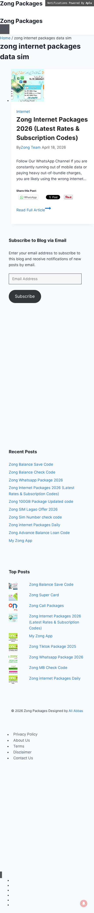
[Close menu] (1, 875)
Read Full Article (33, 210)
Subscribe (25, 296)
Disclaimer (22, 752)
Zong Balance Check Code (32, 472)
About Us (21, 740)
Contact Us (23, 758)
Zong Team (31, 147)
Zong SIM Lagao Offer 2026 (33, 509)
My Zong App (20, 540)
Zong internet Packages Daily (34, 525)
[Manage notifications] (83, 903)
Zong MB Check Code (48, 667)
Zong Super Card (44, 595)
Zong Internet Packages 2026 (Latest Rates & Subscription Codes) (52, 128)
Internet (23, 111)
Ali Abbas (76, 711)
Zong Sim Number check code (35, 517)
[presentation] (52, 86)
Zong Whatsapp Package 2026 (36, 480)
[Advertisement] (47, 378)
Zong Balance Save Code (31, 464)
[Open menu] (4, 29)
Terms (18, 746)
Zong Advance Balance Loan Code (39, 533)
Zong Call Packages (46, 605)
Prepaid (16, 905)
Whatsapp (18, 890)
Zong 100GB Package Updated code (41, 501)
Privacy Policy (25, 734)
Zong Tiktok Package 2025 (52, 646)
